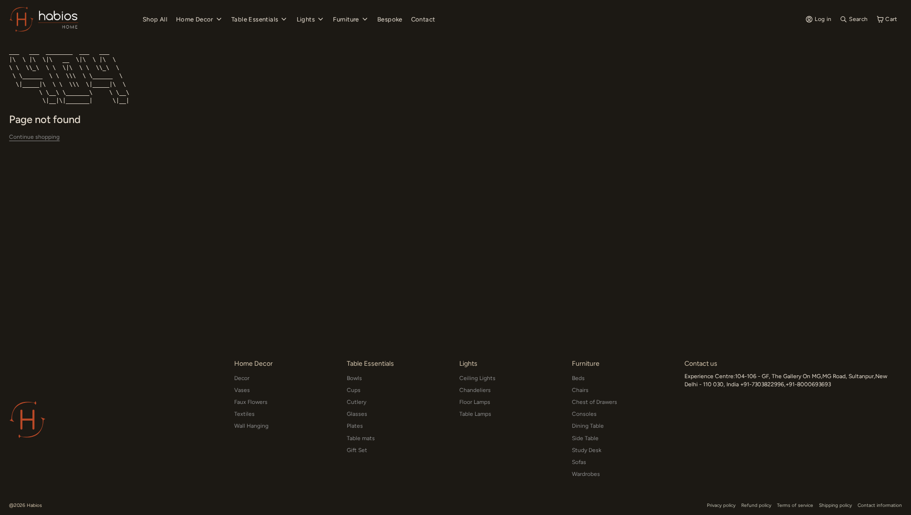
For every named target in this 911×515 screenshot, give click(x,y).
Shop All (155, 19)
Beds (578, 378)
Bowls (354, 378)
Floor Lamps (474, 402)
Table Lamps (475, 414)
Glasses (357, 414)
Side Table (585, 438)
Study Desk (586, 450)
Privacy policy (721, 505)
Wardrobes (586, 474)
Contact (423, 19)
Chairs (580, 390)
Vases (242, 390)
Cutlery (356, 402)
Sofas (579, 462)
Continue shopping (34, 137)
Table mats (361, 438)
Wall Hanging (251, 425)
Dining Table (588, 425)
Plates (355, 425)
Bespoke (390, 19)
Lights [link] (306, 19)
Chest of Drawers (594, 402)
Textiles (244, 414)
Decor (241, 378)
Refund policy (756, 505)
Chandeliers (475, 390)
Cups (354, 390)
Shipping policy (835, 505)
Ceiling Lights (477, 378)
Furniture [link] (346, 19)
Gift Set (357, 450)
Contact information (880, 505)
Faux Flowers (251, 402)
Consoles (584, 414)
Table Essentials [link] (254, 19)
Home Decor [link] (194, 19)
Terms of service (795, 505)
